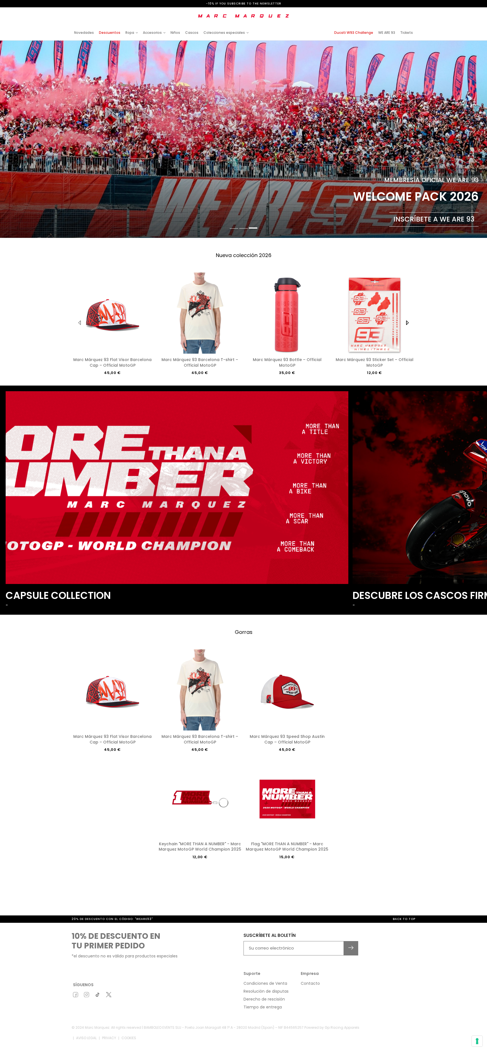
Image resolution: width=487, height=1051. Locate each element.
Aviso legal (86, 1038)
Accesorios (152, 32)
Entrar (367, 12)
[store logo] (243, 16)
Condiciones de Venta (265, 983)
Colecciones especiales (224, 32)
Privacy (109, 1038)
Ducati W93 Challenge (353, 32)
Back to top (404, 919)
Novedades (84, 32)
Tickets (406, 32)
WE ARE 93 (386, 32)
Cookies (128, 1038)
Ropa (129, 32)
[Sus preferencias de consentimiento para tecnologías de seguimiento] (477, 1041)
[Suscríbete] (351, 948)
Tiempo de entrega (263, 1007)
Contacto (310, 983)
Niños (175, 32)
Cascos (191, 32)
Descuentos (109, 32)
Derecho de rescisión (264, 999)
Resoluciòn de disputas (266, 991)
